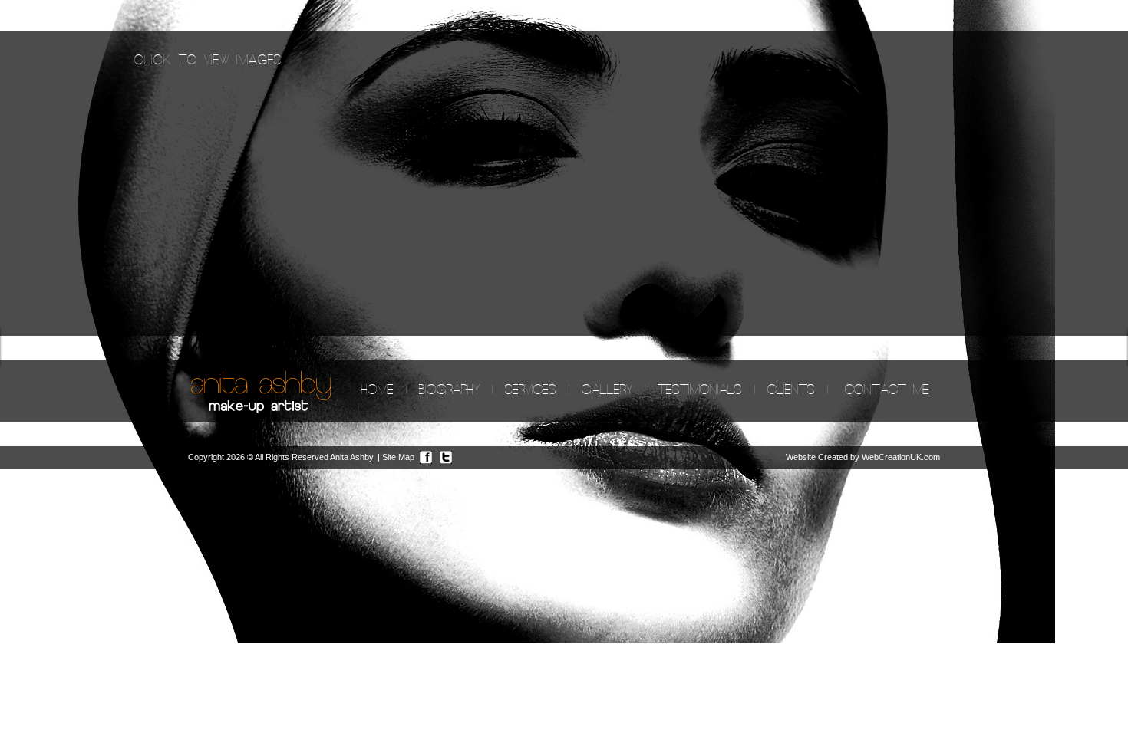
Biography (449, 390)
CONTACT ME (887, 390)
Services (530, 390)
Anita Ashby (351, 457)
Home (377, 390)
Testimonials (700, 390)
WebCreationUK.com (901, 457)
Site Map (398, 457)
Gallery (607, 390)
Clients (791, 390)
